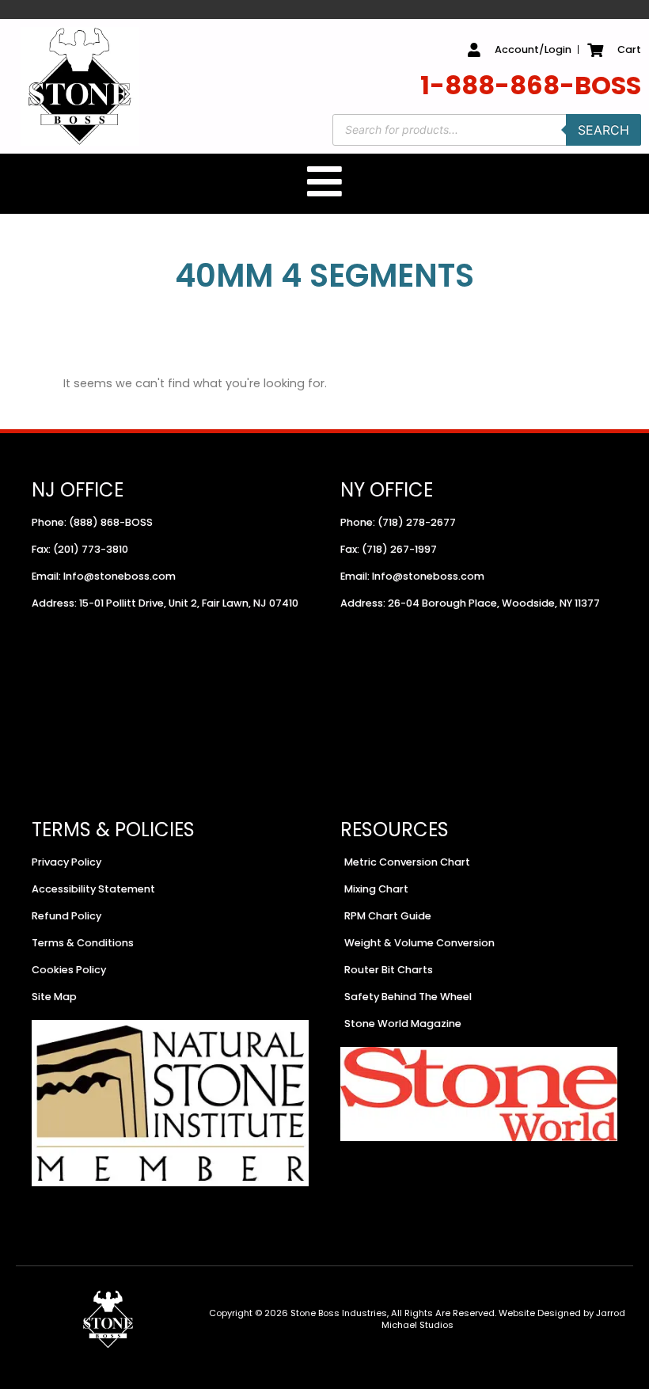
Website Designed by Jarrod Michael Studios (503, 1319)
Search (603, 130)
